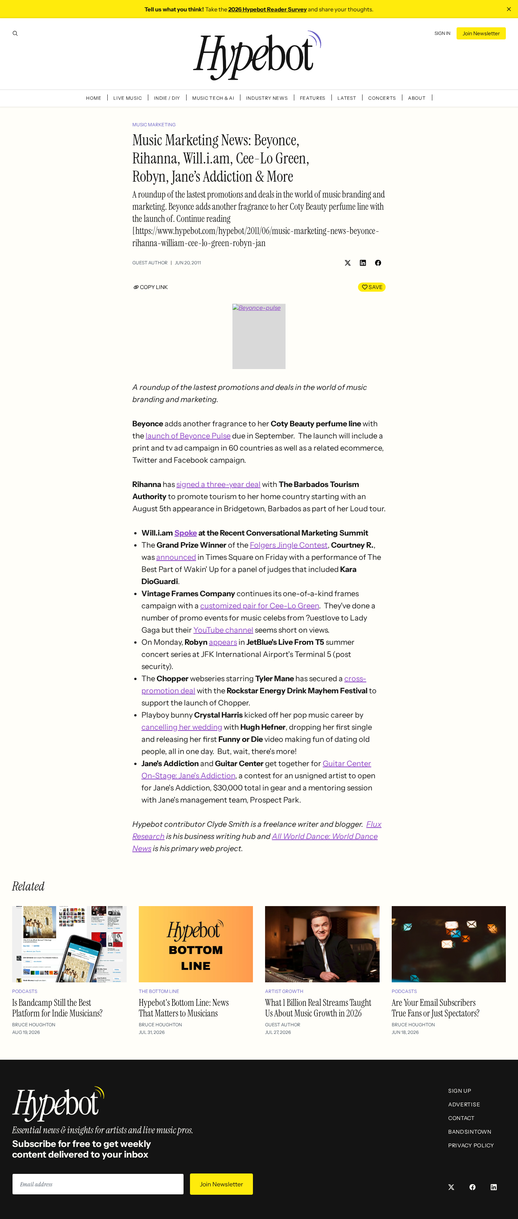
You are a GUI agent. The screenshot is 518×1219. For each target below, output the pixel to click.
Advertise (464, 1104)
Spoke (185, 532)
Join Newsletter (481, 33)
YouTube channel (223, 630)
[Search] (15, 33)
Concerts (382, 98)
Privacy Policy (471, 1145)
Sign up (459, 1090)
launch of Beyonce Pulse (188, 435)
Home (93, 98)
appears (223, 642)
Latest (346, 98)
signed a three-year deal (218, 484)
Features (313, 98)
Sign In (443, 33)
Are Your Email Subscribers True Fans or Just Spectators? (436, 1008)
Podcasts (24, 991)
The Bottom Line (159, 991)
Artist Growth (284, 991)
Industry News (266, 98)
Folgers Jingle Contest (289, 545)
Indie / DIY (167, 98)
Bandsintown (469, 1131)
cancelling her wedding (181, 727)
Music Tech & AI (213, 98)
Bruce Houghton (33, 1024)
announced (176, 557)
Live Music (127, 98)
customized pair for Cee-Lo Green (259, 605)
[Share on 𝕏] (347, 262)
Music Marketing (154, 124)
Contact (461, 1118)
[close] (509, 9)
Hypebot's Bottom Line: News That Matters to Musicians (184, 1008)
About (417, 98)
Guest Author (150, 262)
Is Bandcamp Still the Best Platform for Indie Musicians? (57, 1008)
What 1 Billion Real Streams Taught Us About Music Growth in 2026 (318, 1008)
